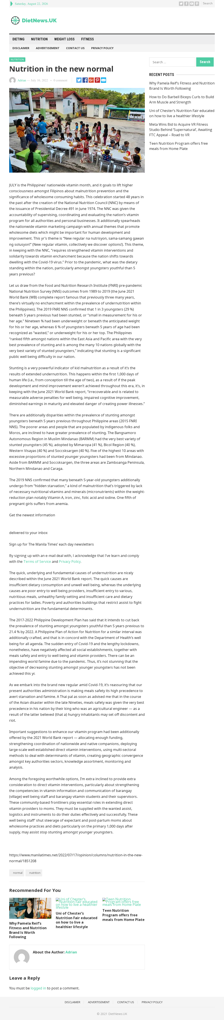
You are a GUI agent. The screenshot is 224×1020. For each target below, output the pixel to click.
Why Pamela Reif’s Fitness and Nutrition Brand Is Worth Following (28, 930)
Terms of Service (37, 561)
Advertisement (48, 48)
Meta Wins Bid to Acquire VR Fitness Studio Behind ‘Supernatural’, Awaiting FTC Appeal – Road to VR (180, 129)
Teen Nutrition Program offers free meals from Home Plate (123, 915)
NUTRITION (34, 873)
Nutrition (39, 39)
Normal (18, 873)
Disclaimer (20, 48)
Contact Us (75, 48)
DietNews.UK (117, 1014)
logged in (38, 988)
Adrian (22, 80)
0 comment (60, 80)
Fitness (87, 39)
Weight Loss (64, 39)
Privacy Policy (102, 48)
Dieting (18, 39)
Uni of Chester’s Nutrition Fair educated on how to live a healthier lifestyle (76, 920)
